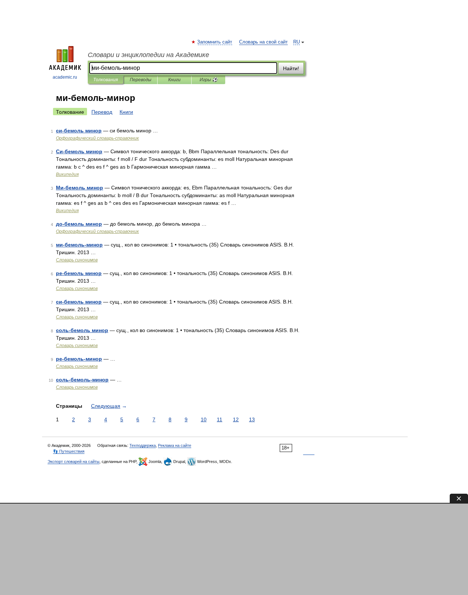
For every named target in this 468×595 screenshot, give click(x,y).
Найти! (291, 68)
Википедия (67, 174)
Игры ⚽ (209, 79)
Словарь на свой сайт (263, 42)
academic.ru (65, 77)
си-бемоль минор (79, 130)
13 (252, 419)
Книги (174, 79)
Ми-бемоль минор (79, 188)
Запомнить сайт (215, 42)
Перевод (101, 112)
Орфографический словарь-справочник (97, 138)
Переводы (140, 79)
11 (219, 419)
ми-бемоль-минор (79, 245)
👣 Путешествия (68, 451)
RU (296, 42)
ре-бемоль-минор (79, 359)
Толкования (105, 79)
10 (204, 419)
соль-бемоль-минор (82, 380)
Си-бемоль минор (79, 151)
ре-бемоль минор (79, 273)
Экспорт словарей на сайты (73, 461)
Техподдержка (142, 445)
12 (236, 419)
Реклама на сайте (174, 445)
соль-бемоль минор (82, 330)
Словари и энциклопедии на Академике (148, 55)
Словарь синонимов (77, 260)
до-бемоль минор (79, 224)
